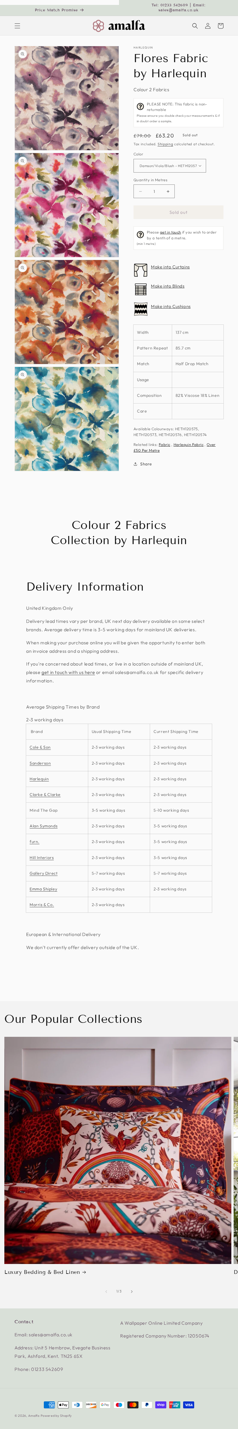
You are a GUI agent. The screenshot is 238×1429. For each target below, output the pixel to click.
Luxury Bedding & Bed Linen (42, 1272)
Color (138, 154)
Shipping (165, 144)
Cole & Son (40, 747)
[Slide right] (131, 1291)
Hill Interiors (42, 857)
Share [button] (146, 464)
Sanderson (40, 763)
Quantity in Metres (150, 179)
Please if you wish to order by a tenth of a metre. (177, 238)
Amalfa (33, 1416)
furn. (34, 841)
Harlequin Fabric (188, 444)
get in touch (170, 232)
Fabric (164, 444)
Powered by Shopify (56, 1416)
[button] (17, 25)
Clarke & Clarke (45, 794)
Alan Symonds (43, 826)
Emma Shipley (43, 889)
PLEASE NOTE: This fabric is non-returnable (178, 112)
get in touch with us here (68, 672)
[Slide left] (106, 1291)
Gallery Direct (43, 873)
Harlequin (143, 47)
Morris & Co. (42, 904)
